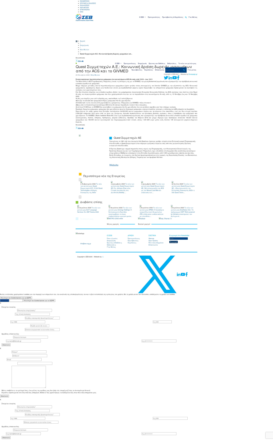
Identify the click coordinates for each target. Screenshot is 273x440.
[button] (185, 17)
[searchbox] (176, 70)
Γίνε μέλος (192, 70)
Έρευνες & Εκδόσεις (114, 243)
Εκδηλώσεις (171, 63)
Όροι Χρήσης (153, 240)
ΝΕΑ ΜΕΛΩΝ (84, 7)
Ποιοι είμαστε (112, 238)
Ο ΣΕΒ (141, 17)
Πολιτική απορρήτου (156, 243)
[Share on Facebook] (79, 61)
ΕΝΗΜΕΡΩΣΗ (84, 1)
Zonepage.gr (193, 74)
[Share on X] (77, 61)
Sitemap (151, 238)
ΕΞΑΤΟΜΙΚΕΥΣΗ (16, 300)
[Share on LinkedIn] (80, 61)
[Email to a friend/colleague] (82, 61)
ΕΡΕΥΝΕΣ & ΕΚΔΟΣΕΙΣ (88, 3)
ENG (81, 12)
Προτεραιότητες (154, 17)
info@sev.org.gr (85, 243)
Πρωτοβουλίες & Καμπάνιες (172, 17)
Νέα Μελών (84, 49)
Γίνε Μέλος (193, 17)
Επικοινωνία (159, 70)
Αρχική (82, 41)
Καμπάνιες (148, 70)
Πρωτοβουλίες (137, 70)
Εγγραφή (173, 242)
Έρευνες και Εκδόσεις (157, 63)
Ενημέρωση (142, 63)
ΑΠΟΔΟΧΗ (4, 300)
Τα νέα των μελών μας (187, 63)
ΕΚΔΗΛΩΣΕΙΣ (84, 5)
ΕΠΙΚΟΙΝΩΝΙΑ (85, 10)
